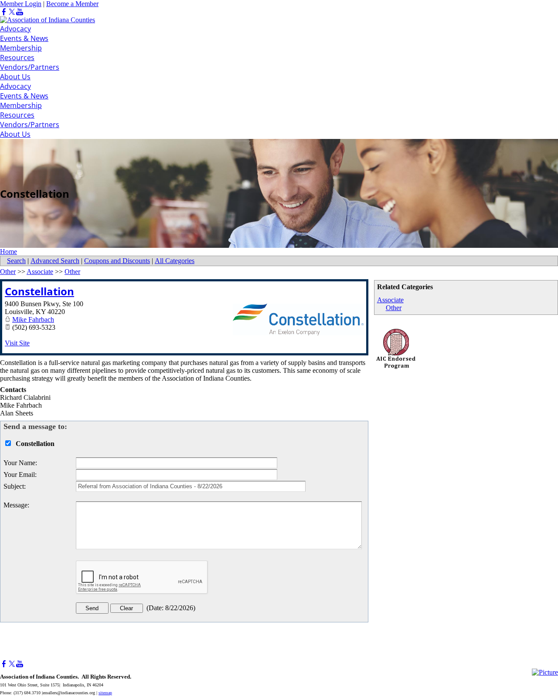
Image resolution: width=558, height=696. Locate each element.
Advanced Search (55, 260)
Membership (21, 48)
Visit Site (17, 343)
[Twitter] (11, 12)
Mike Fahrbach (33, 319)
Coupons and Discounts (117, 260)
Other (393, 307)
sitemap (105, 692)
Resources (17, 57)
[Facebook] (3, 12)
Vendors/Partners (29, 67)
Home (8, 251)
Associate (390, 300)
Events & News (24, 38)
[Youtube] (19, 12)
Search (16, 260)
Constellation (39, 291)
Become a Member (72, 3)
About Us (15, 76)
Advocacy (15, 29)
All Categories (174, 260)
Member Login (20, 3)
